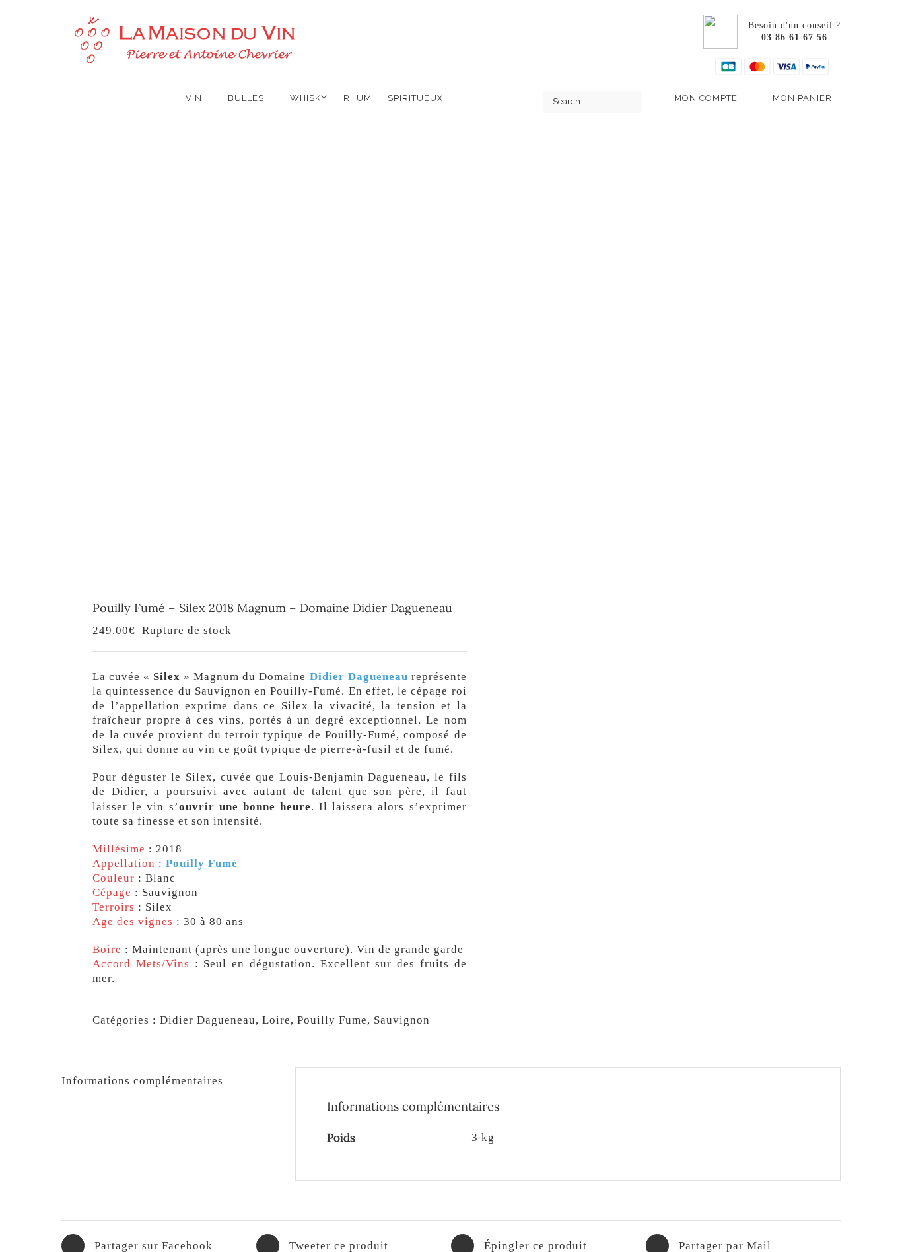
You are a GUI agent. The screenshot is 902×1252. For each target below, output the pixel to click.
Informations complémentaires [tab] (142, 1080)
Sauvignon (402, 1020)
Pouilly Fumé (202, 863)
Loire (276, 1020)
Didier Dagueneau (359, 676)
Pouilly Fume (332, 1020)
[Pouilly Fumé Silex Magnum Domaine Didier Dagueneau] (248, 348)
